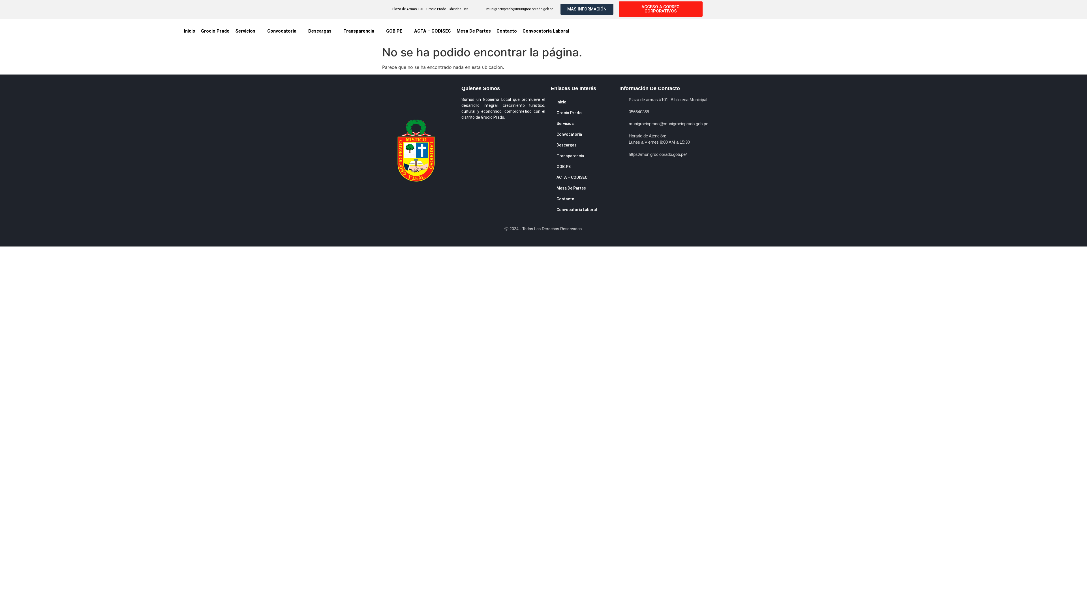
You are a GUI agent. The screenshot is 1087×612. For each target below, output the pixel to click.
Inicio (189, 31)
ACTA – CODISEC (432, 31)
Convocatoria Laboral (546, 31)
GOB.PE (394, 31)
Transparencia (358, 31)
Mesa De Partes (474, 31)
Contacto (507, 31)
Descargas (319, 31)
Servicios (245, 31)
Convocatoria (281, 31)
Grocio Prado (215, 31)
